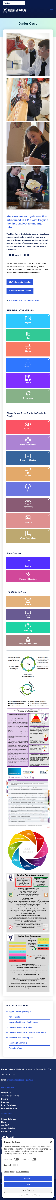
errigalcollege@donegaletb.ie (20, 1080)
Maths (28, 351)
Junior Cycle (14, 1017)
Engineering (28, 507)
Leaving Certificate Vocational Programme (27, 1032)
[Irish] (28, 333)
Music (28, 476)
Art (28, 491)
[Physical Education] (28, 574)
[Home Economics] (28, 440)
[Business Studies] (28, 455)
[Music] (28, 471)
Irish (28, 338)
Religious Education (28, 644)
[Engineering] (28, 502)
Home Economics (28, 444)
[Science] (28, 362)
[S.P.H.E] (28, 600)
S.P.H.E (28, 605)
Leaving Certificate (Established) (23, 1022)
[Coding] (28, 561)
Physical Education (28, 579)
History (28, 382)
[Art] (28, 486)
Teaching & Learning (18, 1043)
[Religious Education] (28, 639)
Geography (28, 398)
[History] (28, 378)
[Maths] (28, 346)
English (28, 323)
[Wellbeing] (28, 626)
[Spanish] (28, 424)
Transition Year (15, 1048)
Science (28, 367)
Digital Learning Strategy (20, 1011)
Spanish (28, 429)
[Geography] (28, 393)
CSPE (28, 618)
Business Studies (28, 460)
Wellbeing (28, 631)
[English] (28, 318)
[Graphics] (28, 518)
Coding (28, 566)
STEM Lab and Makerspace (21, 1037)
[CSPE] (28, 613)
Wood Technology (28, 538)
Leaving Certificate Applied (21, 1027)
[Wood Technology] (28, 533)
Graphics (28, 522)
